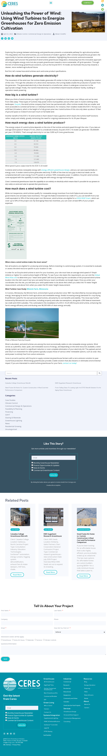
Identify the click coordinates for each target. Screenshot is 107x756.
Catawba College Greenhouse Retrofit (17, 383)
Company (4, 619)
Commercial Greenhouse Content (46, 470)
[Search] (99, 373)
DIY (45, 699)
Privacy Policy (16, 745)
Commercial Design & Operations (39, 34)
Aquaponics (67, 695)
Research (66, 685)
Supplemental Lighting (51, 718)
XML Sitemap (7, 745)
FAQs (86, 691)
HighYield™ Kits (49, 685)
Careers (46, 709)
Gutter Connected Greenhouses (50, 689)
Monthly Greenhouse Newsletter (46, 463)
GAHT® (46, 728)
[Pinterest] (11, 734)
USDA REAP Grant (84, 198)
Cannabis (66, 701)
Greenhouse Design (70, 711)
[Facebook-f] (4, 734)
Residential (67, 688)
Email (3, 628)
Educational (67, 691)
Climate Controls (50, 640)
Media (86, 698)
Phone (56, 619)
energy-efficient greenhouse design (55, 170)
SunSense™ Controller (51, 725)
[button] (51, 2)
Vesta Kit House (19, 640)
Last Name (58, 611)
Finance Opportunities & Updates (46, 465)
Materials (30, 640)
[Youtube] (7, 734)
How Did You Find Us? (61, 628)
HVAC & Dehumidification (52, 721)
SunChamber (47, 735)
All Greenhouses (49, 682)
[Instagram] (14, 734)
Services (39, 640)
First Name (5, 611)
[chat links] (102, 13)
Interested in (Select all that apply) (12, 637)
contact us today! (70, 363)
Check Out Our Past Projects (72, 705)
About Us (87, 704)
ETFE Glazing (48, 731)
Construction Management (72, 718)
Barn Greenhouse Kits (51, 693)
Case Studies (15, 529)
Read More (17, 575)
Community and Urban (70, 698)
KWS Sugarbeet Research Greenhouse (68, 383)
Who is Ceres (48, 705)
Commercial (67, 682)
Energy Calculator (89, 685)
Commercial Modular (50, 696)
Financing (87, 688)
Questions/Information (9, 644)
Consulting (67, 721)
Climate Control (22, 34)
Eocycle (17, 104)
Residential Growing (84, 529)
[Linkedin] (5, 38)
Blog (85, 682)
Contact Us (47, 712)
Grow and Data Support (71, 715)
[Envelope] (12, 38)
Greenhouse (7, 640)
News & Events (39, 468)
